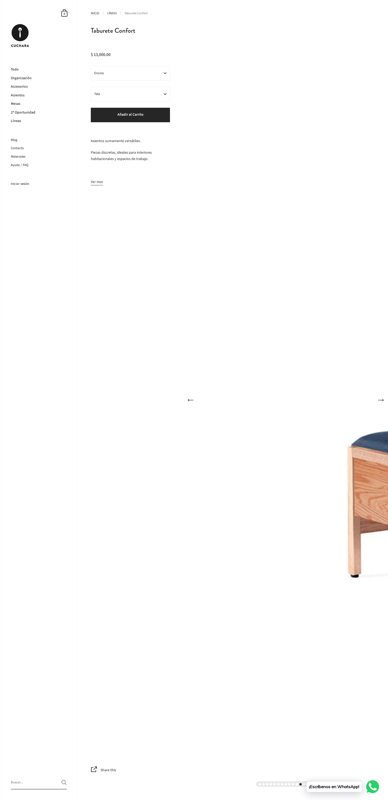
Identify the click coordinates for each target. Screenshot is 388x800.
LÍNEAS (112, 13)
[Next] (380, 400)
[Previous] (190, 400)
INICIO (95, 13)
